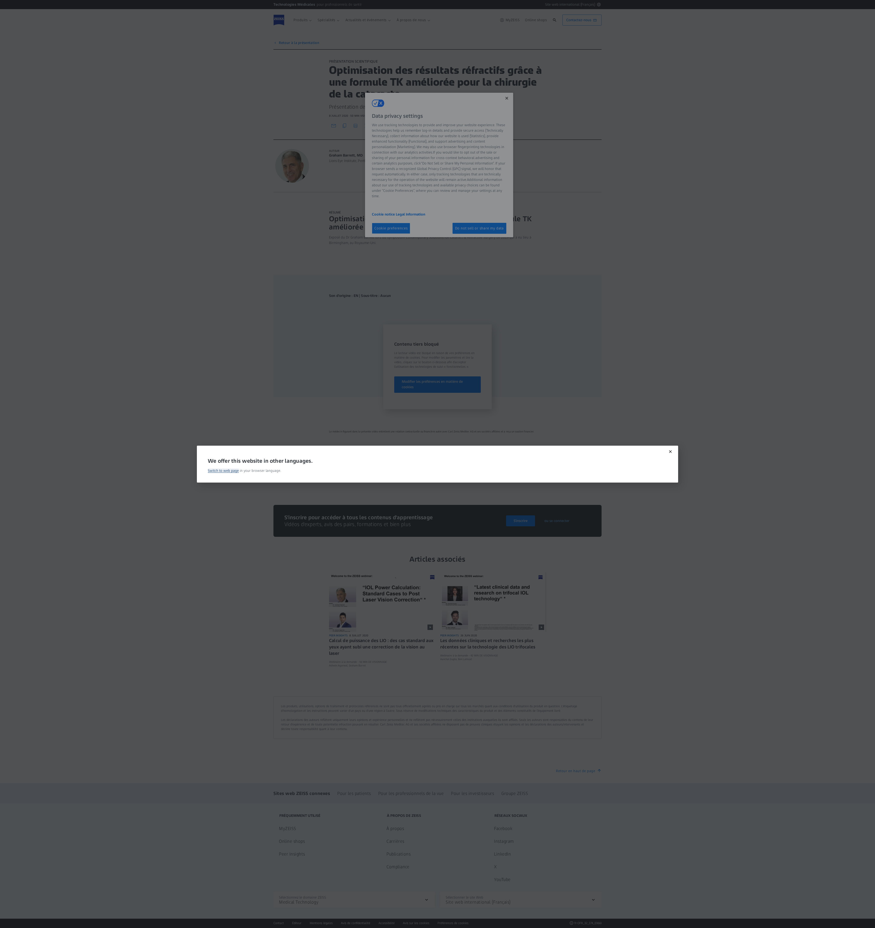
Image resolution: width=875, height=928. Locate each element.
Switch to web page (223, 470)
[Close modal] (670, 451)
